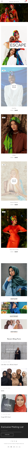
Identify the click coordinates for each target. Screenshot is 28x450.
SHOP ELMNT (14, 298)
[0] (25, 1)
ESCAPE (18, 45)
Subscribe (7, 434)
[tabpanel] (14, 12)
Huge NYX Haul (6, 417)
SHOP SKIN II (14, 331)
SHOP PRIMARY (14, 316)
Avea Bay (14, 108)
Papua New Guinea (14, 249)
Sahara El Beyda (14, 202)
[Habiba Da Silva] (14, 1)
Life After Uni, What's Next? (9, 364)
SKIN (2, 391)
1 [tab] (2, 12)
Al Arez (14, 155)
